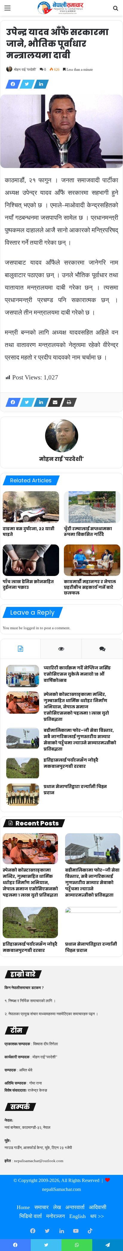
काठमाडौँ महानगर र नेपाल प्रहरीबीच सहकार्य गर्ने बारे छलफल (90, 587)
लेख (57, 1207)
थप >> (97, 1216)
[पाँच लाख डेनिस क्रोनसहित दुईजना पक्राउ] (31, 560)
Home (23, 1207)
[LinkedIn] (39, 84)
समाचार (41, 1207)
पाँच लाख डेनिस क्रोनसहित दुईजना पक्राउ (28, 584)
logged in (31, 628)
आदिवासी (97, 1207)
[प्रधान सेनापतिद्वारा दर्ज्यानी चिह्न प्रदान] (22, 795)
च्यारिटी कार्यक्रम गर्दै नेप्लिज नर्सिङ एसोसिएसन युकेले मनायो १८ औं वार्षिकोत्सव (77, 674)
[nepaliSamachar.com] (61, 7)
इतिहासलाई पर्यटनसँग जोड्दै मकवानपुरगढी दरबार (71, 763)
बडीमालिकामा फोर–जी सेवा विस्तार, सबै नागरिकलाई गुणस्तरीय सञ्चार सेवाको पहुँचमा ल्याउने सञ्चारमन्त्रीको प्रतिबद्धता (80, 739)
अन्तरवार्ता (74, 1207)
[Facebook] (11, 84)
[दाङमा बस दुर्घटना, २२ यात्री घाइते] (31, 507)
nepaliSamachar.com (61, 1189)
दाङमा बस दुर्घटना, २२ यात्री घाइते (28, 531)
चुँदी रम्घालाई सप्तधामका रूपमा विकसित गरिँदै (88, 531)
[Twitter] (25, 84)
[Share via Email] (53, 402)
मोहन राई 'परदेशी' (25, 70)
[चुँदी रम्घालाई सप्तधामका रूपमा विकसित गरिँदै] (92, 507)
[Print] (67, 402)
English (77, 1216)
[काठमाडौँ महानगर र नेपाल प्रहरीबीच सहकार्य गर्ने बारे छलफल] (92, 560)
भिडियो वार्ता (30, 1216)
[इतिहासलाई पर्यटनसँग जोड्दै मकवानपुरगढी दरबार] (22, 768)
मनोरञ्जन (55, 1216)
